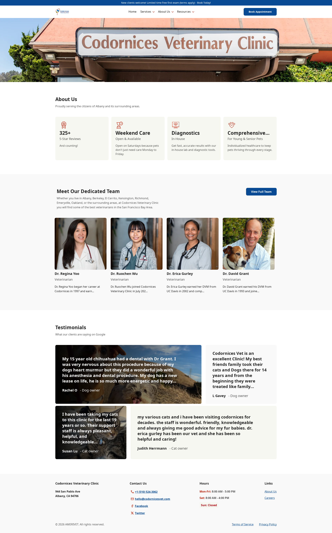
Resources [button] (184, 11)
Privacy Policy (268, 524)
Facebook (141, 506)
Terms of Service (242, 524)
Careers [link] (270, 498)
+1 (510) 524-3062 (146, 492)
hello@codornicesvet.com (152, 499)
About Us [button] (164, 11)
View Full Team (261, 192)
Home (132, 11)
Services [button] (145, 11)
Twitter (140, 513)
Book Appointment (260, 11)
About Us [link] (271, 491)
